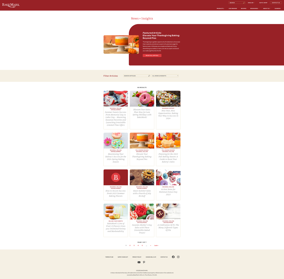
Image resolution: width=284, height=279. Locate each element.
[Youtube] (139, 262)
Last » (156, 245)
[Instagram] (178, 257)
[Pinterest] (144, 262)
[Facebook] (173, 257)
